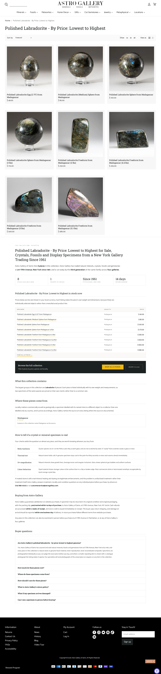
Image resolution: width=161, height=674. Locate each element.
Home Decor (63, 12)
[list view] (152, 38)
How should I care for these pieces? (32, 580)
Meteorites (47, 12)
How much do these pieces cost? (31, 568)
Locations (139, 12)
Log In (66, 636)
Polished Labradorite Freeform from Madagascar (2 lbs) (75, 161)
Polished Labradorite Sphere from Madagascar (131, 94)
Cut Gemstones (92, 12)
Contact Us (10, 636)
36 (131, 37)
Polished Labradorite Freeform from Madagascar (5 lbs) (24, 227)
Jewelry (107, 12)
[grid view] (149, 38)
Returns (8, 632)
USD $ (149, 661)
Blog (36, 640)
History (37, 636)
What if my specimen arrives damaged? (34, 593)
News (36, 632)
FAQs (7, 645)
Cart (65, 632)
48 (134, 37)
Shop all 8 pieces (112, 367)
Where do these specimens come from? (34, 574)
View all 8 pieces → (24, 355)
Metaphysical (122, 12)
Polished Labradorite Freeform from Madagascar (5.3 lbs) (75, 227)
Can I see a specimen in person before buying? (37, 600)
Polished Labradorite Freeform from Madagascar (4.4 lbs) (126, 161)
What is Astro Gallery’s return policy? (33, 587)
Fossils (33, 12)
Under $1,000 (134, 367)
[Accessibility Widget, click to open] (157, 671)
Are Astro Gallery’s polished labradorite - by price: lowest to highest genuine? (49, 543)
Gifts (77, 12)
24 (127, 37)
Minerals (21, 12)
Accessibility (10, 649)
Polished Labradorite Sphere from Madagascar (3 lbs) (35, 329)
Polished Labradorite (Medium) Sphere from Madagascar (36, 319)
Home (7, 21)
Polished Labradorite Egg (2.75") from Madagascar (34, 314)
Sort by (10, 38)
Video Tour (39, 645)
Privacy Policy (11, 640)
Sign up (127, 642)
